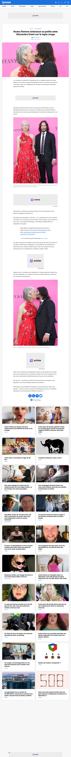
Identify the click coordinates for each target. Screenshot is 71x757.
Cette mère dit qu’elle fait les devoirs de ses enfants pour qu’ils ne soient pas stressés (52, 605)
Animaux (53, 6)
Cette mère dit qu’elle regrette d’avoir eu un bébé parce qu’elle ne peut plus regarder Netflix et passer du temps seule (51, 429)
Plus (67, 6)
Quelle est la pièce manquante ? (49, 663)
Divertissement (22, 6)
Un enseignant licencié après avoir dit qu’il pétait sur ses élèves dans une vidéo (51, 547)
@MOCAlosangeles (45, 230)
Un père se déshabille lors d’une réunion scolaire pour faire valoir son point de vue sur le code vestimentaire (18, 547)
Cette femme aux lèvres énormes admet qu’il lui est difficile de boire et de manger (18, 428)
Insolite (6, 432)
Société (12, 6)
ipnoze (6, 2)
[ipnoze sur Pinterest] (65, 2)
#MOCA (43, 232)
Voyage (32, 6)
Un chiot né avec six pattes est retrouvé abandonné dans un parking (18, 634)
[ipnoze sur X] (62, 2)
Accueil (31, 28)
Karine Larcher (36, 37)
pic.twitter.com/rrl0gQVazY (27, 234)
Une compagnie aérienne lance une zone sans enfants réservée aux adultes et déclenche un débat (52, 487)
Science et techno (42, 6)
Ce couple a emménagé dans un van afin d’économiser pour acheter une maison (17, 664)
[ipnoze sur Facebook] (59, 2)
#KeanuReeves (27, 232)
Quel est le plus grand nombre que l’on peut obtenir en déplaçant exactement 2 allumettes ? (52, 693)
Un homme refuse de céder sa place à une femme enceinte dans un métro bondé (51, 516)
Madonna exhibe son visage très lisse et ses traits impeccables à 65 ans (18, 576)
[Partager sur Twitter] (33, 395)
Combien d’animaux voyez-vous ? (50, 458)
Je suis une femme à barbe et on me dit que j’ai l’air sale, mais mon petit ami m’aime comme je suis (18, 605)
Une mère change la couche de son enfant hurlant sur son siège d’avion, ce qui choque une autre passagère (18, 487)
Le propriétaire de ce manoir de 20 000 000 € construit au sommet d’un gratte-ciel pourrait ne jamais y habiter (18, 693)
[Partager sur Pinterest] (37, 395)
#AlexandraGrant (36, 232)
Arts (60, 6)
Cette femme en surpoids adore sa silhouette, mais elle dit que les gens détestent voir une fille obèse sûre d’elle (52, 576)
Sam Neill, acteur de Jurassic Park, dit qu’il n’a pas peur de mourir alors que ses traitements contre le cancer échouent (17, 517)
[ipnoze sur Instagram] (68, 2)
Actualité (4, 6)
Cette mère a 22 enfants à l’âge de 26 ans (17, 458)
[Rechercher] (55, 2)
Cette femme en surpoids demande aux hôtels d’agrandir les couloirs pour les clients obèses (52, 635)
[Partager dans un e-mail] (40, 395)
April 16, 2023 (44, 238)
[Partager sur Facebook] (30, 395)
